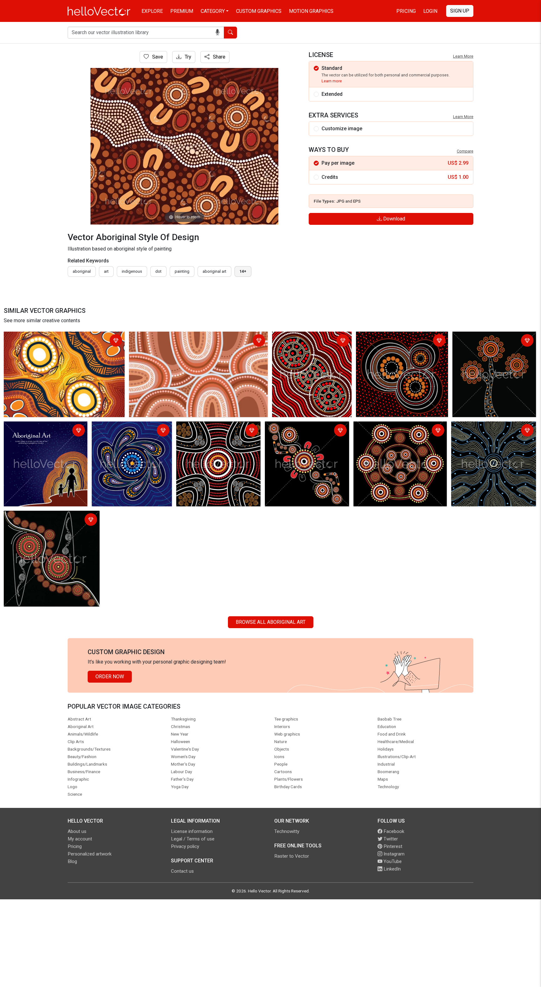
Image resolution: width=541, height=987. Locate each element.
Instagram (393, 854)
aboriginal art (214, 271)
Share (218, 57)
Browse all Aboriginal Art (271, 622)
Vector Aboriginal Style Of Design (43, 337)
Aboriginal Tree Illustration (483, 337)
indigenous (132, 271)
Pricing (406, 11)
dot (158, 271)
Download (393, 219)
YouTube (392, 861)
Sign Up (459, 11)
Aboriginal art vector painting (305, 337)
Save (157, 57)
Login (430, 11)
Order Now (109, 677)
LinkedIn (391, 869)
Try (187, 57)
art (106, 271)
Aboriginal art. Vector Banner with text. (42, 431)
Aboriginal (82, 271)
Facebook (393, 831)
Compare (465, 151)
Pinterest (392, 846)
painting (182, 271)
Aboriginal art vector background (393, 337)
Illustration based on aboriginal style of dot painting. (127, 431)
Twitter (390, 839)
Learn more (332, 81)
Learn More (463, 56)
